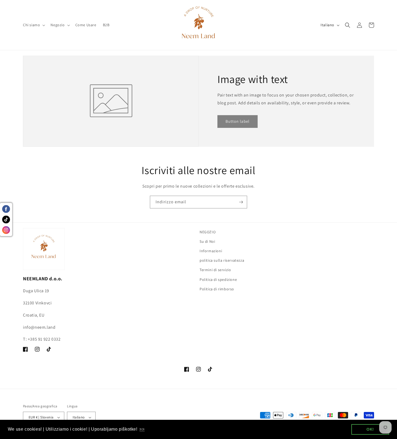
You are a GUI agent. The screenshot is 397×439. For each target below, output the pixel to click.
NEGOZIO (208, 232)
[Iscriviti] (241, 202)
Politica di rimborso (217, 289)
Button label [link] (238, 121)
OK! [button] (370, 429)
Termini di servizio (215, 269)
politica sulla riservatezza (222, 260)
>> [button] (141, 429)
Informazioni (211, 250)
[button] (33, 25)
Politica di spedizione (218, 279)
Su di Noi (207, 241)
